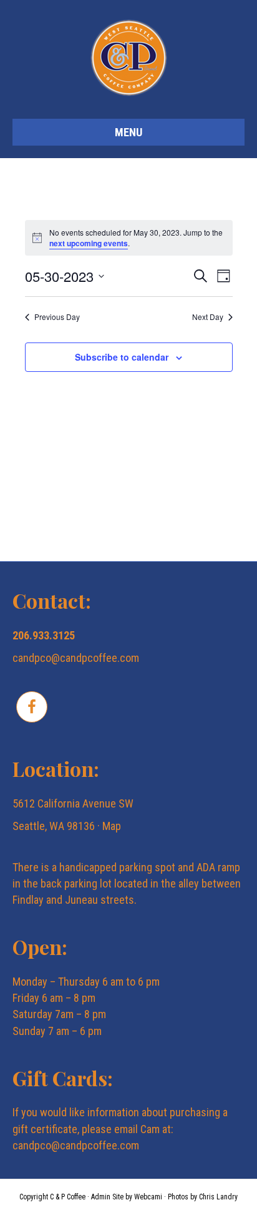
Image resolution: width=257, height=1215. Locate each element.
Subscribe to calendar (121, 357)
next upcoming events (88, 243)
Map (111, 825)
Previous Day (57, 317)
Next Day (207, 317)
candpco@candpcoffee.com (75, 657)
